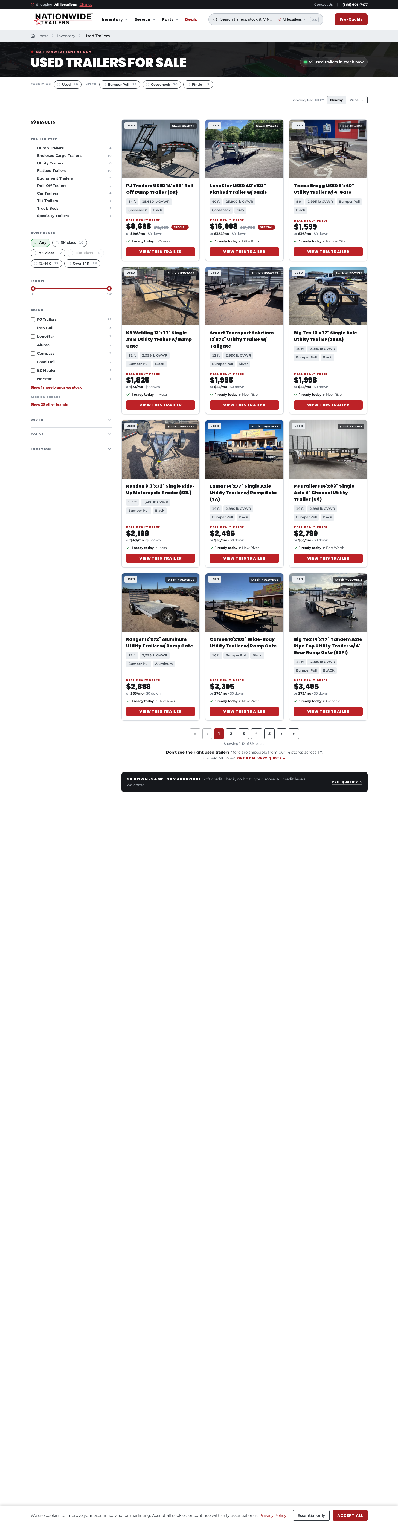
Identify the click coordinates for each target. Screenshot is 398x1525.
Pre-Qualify (351, 19)
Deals (191, 19)
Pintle (201, 84)
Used (70, 84)
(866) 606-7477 (355, 4)
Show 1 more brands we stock (56, 387)
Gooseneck (164, 84)
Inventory (112, 19)
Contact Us (323, 4)
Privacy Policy (272, 1515)
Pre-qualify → (347, 782)
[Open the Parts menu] (177, 20)
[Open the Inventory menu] (126, 20)
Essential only (311, 1515)
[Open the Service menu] (154, 20)
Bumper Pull (122, 84)
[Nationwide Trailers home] (63, 19)
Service (142, 19)
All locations (292, 19)
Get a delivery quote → (261, 758)
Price (354, 100)
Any (43, 243)
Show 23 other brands (49, 404)
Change (86, 4)
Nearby (336, 100)
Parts (167, 19)
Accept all (350, 1515)
